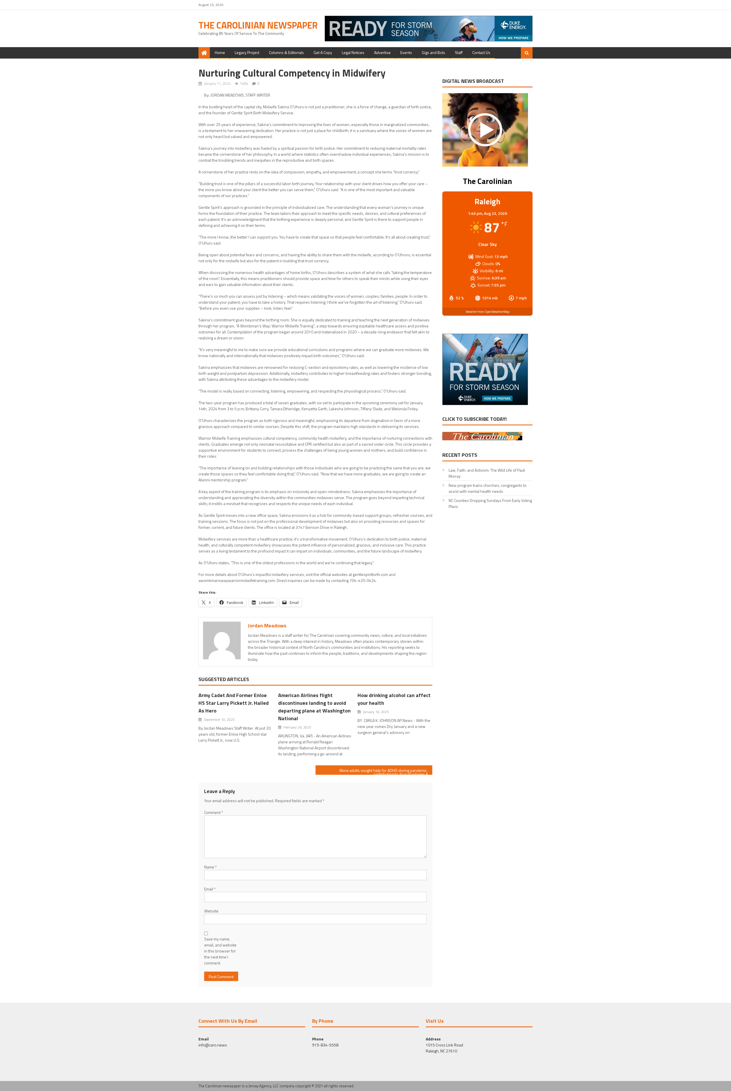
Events (406, 52)
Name (210, 867)
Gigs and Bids (433, 52)
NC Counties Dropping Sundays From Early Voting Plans (490, 503)
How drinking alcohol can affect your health (394, 699)
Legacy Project (247, 52)
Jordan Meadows (267, 625)
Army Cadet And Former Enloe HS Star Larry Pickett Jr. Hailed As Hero (233, 702)
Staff (459, 52)
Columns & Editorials (286, 52)
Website (211, 911)
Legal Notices (353, 52)
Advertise (382, 52)
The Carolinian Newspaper (258, 25)
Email (210, 889)
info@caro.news (212, 1045)
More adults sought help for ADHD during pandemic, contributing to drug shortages (384, 771)
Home (220, 52)
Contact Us (481, 52)
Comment (213, 812)
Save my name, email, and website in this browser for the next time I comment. (220, 951)
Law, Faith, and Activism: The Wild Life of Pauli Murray (487, 473)
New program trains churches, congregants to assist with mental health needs (488, 488)
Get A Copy (323, 52)
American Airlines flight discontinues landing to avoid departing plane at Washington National (314, 706)
